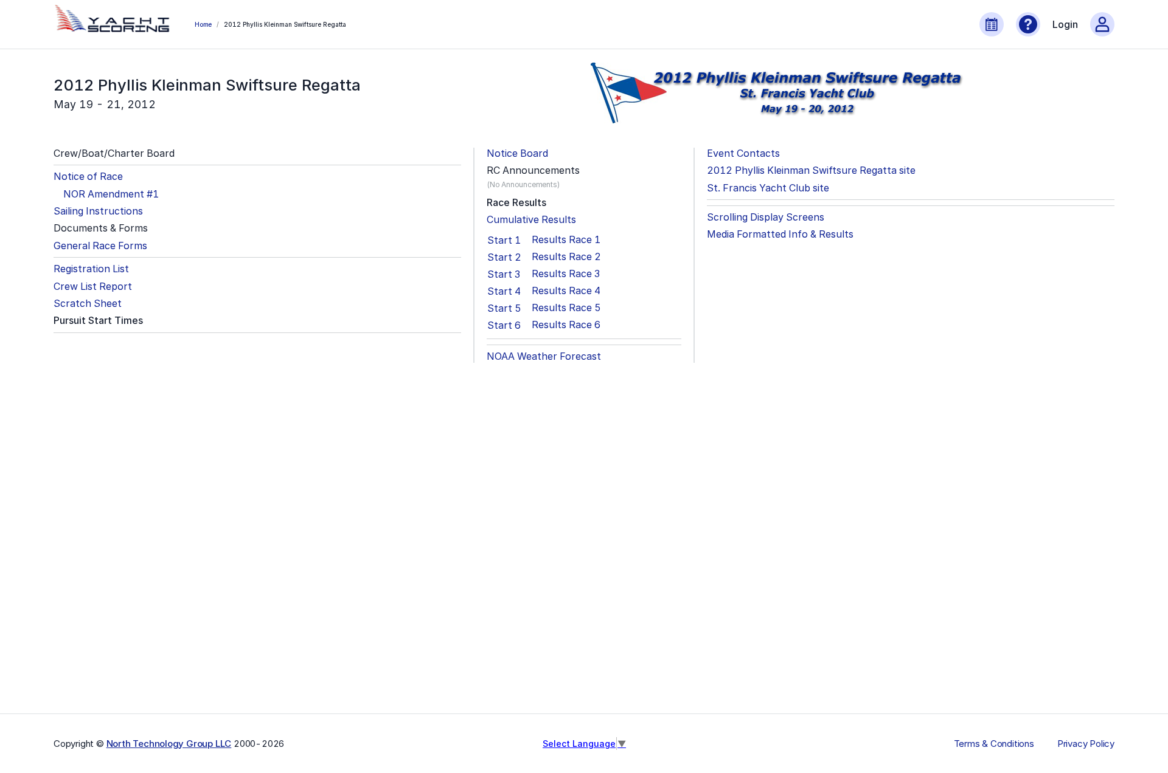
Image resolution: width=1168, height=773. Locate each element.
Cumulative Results (531, 219)
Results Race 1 (566, 240)
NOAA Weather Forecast (544, 356)
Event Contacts (743, 153)
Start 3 (503, 274)
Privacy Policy (1085, 743)
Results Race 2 (566, 257)
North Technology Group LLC (169, 743)
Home (203, 24)
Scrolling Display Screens (765, 217)
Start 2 (504, 257)
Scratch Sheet (88, 303)
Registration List (91, 269)
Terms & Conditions (994, 743)
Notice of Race (88, 176)
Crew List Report (93, 286)
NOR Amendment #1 (111, 194)
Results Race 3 (566, 274)
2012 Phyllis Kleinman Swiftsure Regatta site (811, 170)
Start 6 (504, 325)
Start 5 (504, 308)
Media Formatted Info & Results (780, 234)
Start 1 (504, 240)
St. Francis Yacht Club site (768, 188)
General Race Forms (100, 246)
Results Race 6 (566, 325)
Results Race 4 (566, 291)
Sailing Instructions (98, 211)
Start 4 (504, 291)
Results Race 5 (566, 308)
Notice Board (517, 153)
